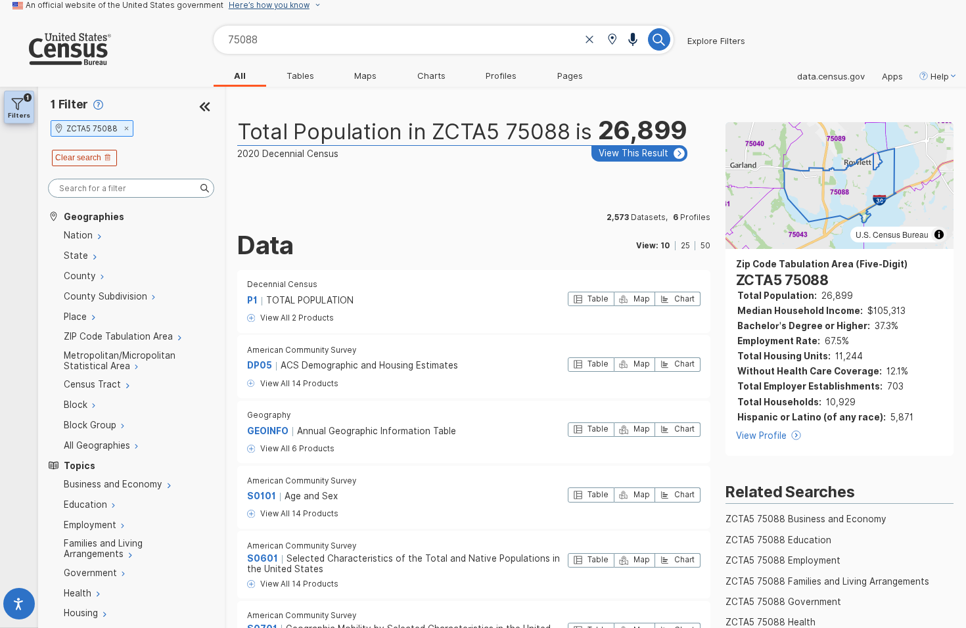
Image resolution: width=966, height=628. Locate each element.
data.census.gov (831, 76)
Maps (365, 75)
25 (685, 245)
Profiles (501, 75)
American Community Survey (301, 350)
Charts (431, 75)
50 (705, 245)
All (240, 75)
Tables (300, 75)
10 (665, 245)
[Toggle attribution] (939, 234)
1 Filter (69, 104)
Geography (268, 415)
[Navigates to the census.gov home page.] (55, 60)
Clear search (78, 158)
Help (940, 76)
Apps (892, 76)
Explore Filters (716, 40)
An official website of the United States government (124, 5)
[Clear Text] (589, 41)
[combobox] (444, 40)
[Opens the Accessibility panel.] (19, 606)
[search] (131, 188)
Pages (570, 75)
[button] (612, 40)
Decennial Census (282, 284)
